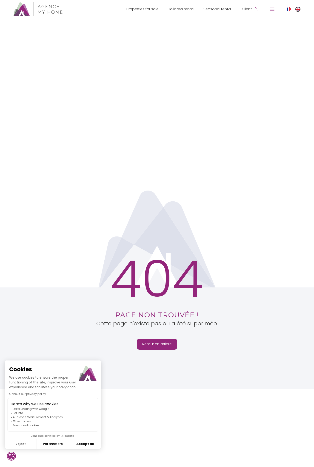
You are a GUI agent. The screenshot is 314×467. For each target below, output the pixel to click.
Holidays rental (181, 9)
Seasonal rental (217, 9)
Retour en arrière (157, 344)
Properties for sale (142, 9)
